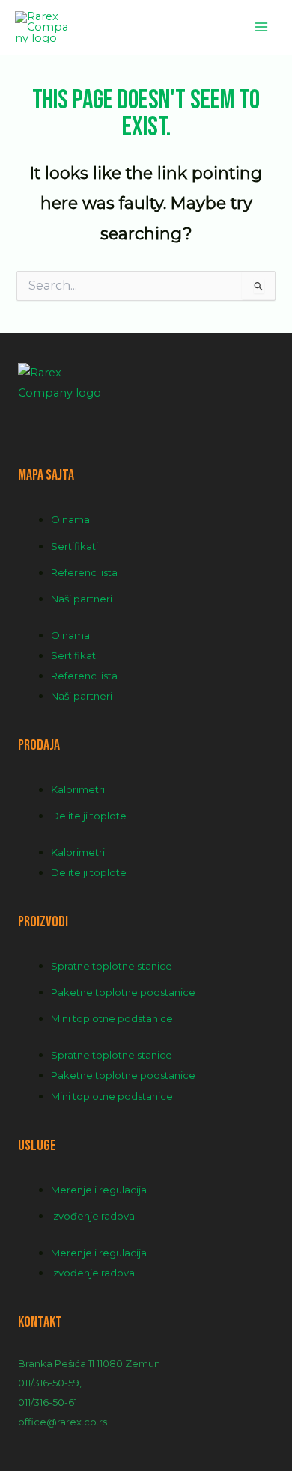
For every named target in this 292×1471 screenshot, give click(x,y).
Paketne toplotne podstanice (123, 992)
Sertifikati (74, 546)
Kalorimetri (78, 789)
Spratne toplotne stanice (111, 966)
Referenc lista (84, 572)
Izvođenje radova (93, 1216)
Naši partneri (81, 599)
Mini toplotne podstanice (112, 1018)
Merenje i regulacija (99, 1190)
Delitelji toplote (89, 816)
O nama (70, 519)
